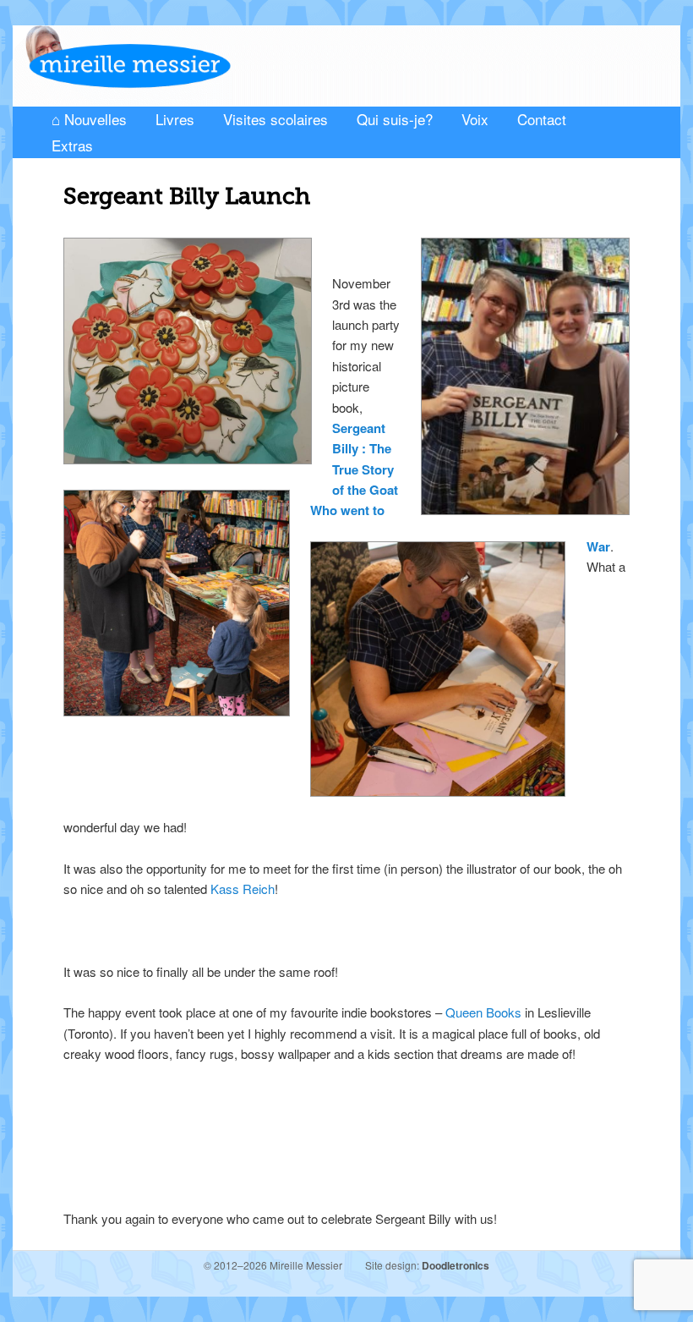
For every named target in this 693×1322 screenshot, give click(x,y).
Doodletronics (455, 1265)
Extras (72, 145)
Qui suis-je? (395, 118)
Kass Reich (242, 888)
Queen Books (483, 1012)
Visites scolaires (275, 118)
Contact (541, 118)
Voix (474, 118)
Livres (175, 118)
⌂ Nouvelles (89, 118)
